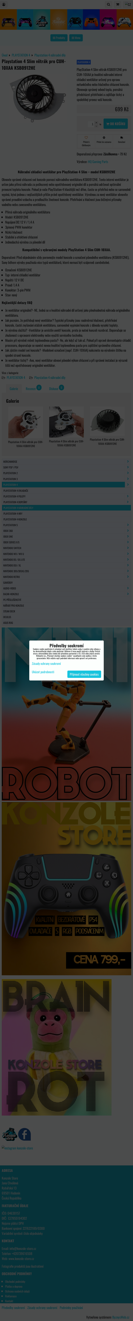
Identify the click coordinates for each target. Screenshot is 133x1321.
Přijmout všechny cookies (84, 674)
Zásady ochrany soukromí (46, 663)
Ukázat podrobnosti (43, 672)
